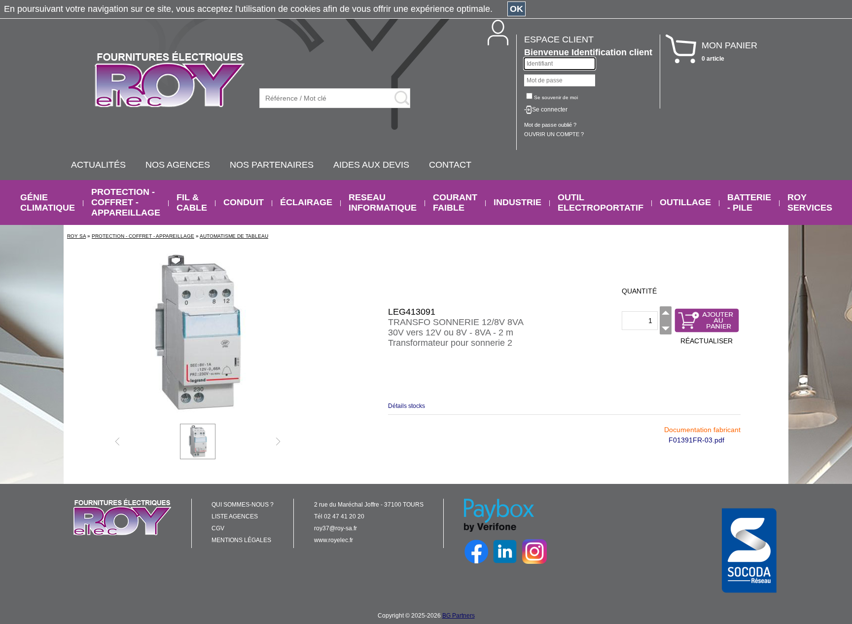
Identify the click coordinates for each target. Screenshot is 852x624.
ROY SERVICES (809, 202)
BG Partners (458, 615)
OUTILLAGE (685, 202)
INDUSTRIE (517, 202)
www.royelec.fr (333, 540)
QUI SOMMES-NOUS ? (243, 504)
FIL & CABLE (192, 202)
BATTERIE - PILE (749, 202)
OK (516, 9)
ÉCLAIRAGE (306, 202)
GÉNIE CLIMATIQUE (47, 202)
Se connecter (550, 109)
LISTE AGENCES (235, 516)
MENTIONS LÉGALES (241, 540)
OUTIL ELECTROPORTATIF (600, 202)
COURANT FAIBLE (455, 202)
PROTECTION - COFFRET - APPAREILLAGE (125, 202)
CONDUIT (243, 202)
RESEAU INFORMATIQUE (383, 202)
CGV (218, 528)
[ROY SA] (170, 80)
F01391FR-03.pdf (696, 440)
